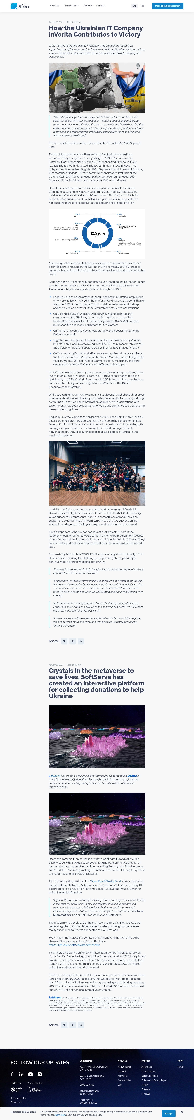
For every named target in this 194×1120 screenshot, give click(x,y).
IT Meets (145, 1094)
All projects (147, 1067)
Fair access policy (18, 1098)
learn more (60, 1115)
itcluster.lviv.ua (86, 1094)
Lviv (120, 1085)
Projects (88, 5)
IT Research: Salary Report (154, 1080)
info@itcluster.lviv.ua (89, 1091)
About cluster (124, 1067)
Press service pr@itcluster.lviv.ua (88, 1101)
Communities (124, 1080)
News (180, 1067)
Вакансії (122, 1071)
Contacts (100, 5)
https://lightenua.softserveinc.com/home (74, 945)
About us (54, 5)
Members (122, 1076)
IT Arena (145, 1089)
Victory (144, 1085)
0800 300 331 (87, 1085)
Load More (97, 1043)
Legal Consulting (149, 1076)
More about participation (167, 6)
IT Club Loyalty (148, 1071)
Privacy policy (17, 1102)
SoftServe (54, 775)
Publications (71, 5)
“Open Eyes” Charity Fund (105, 881)
